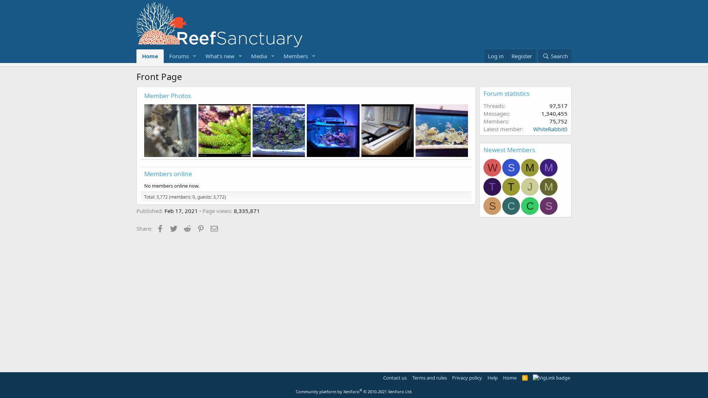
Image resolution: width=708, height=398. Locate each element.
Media (259, 56)
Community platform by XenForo (354, 391)
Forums (179, 56)
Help (492, 377)
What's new (220, 56)
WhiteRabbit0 (550, 129)
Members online (168, 174)
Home (150, 56)
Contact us (395, 377)
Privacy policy (467, 377)
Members (296, 56)
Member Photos (167, 95)
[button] (195, 56)
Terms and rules (429, 377)
